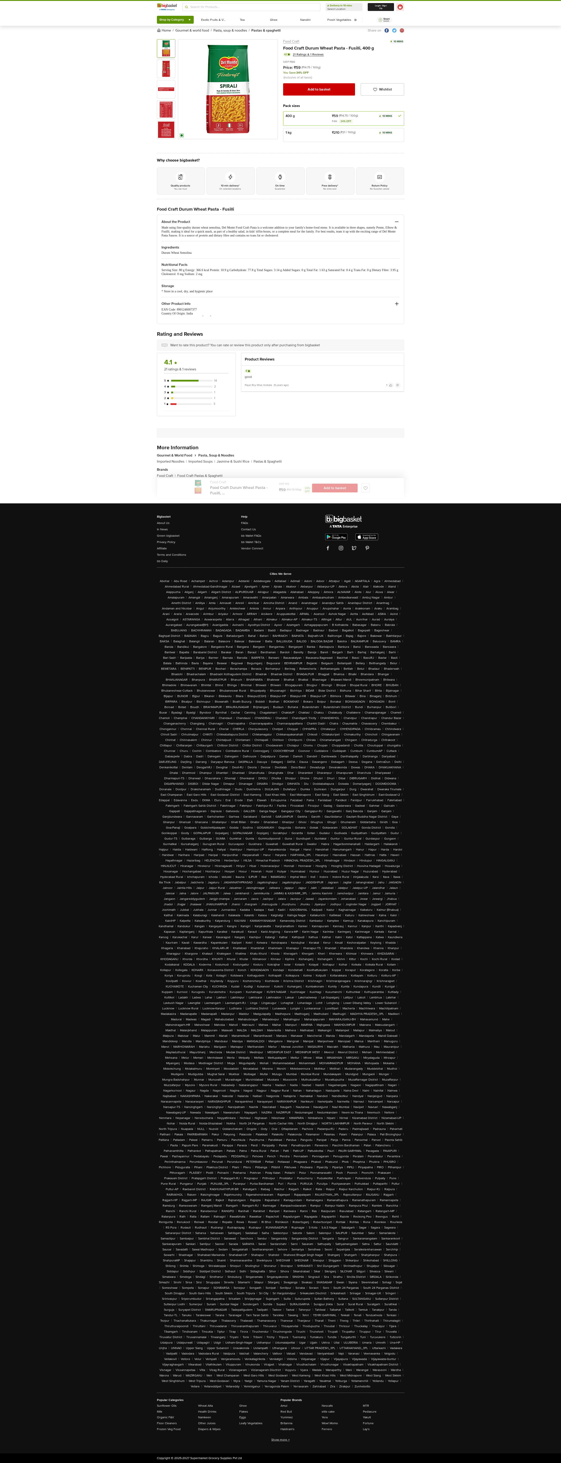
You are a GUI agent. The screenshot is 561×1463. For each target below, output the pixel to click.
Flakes (243, 1411)
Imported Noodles (172, 461)
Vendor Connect (252, 548)
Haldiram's (287, 1429)
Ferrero (327, 1429)
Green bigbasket (168, 536)
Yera (325, 1417)
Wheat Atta (205, 1406)
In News (162, 529)
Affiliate (162, 548)
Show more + (280, 1440)
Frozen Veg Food (169, 1429)
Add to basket (319, 89)
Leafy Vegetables (251, 1423)
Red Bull (286, 1411)
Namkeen (204, 1417)
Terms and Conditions (171, 555)
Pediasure (369, 1411)
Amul (283, 1406)
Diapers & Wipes (209, 1429)
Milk (159, 1411)
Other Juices (207, 1423)
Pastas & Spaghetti (268, 461)
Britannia (286, 1423)
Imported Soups (201, 461)
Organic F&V (165, 1417)
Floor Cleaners (167, 1423)
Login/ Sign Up (381, 7)
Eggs (242, 1417)
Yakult (367, 1417)
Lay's (366, 1429)
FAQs (244, 523)
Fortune (368, 1423)
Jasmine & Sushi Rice (234, 461)
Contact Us (248, 529)
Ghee (243, 1406)
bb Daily (162, 561)
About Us (163, 523)
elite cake (328, 1411)
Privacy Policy (166, 542)
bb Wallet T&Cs (251, 542)
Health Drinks (207, 1411)
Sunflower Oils (167, 1406)
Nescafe (327, 1406)
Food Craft (291, 41)
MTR (366, 1406)
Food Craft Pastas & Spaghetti (200, 476)
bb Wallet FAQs (251, 536)
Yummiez (286, 1417)
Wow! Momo (330, 1423)
